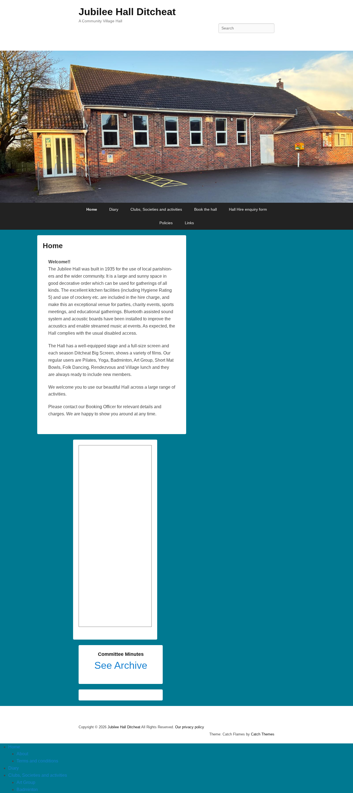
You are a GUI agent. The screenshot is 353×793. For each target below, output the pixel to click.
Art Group (26, 782)
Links (189, 223)
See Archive (120, 665)
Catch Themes (262, 734)
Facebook (269, 40)
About (22, 753)
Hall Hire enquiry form (248, 209)
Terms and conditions (37, 761)
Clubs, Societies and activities (156, 209)
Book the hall (205, 209)
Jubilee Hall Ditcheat (127, 11)
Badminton (27, 789)
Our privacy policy (189, 727)
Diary (113, 209)
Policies (166, 223)
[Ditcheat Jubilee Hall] (176, 127)
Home (91, 209)
